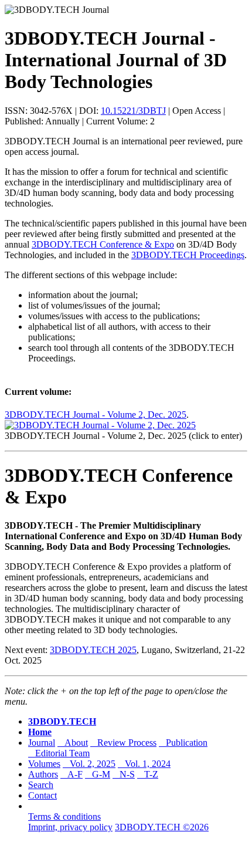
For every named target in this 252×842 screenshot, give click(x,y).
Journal (41, 743)
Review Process (123, 743)
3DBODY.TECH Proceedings (187, 255)
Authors (43, 774)
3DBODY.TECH (62, 721)
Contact (42, 795)
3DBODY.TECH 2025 (93, 650)
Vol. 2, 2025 (89, 764)
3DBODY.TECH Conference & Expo (103, 244)
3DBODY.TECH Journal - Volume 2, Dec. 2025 (95, 415)
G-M (97, 774)
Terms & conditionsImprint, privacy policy (70, 821)
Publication (183, 743)
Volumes (44, 764)
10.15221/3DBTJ (133, 111)
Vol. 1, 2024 (144, 764)
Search (40, 785)
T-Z (147, 774)
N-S (124, 774)
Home (40, 732)
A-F (71, 774)
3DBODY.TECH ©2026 (162, 827)
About (72, 743)
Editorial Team (59, 753)
